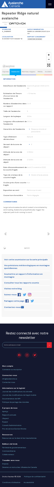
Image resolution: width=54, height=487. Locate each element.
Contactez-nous (12, 307)
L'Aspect (5, 418)
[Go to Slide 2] (26, 247)
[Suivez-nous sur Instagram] (29, 294)
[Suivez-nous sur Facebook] (19, 294)
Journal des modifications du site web (17, 391)
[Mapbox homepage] (8, 66)
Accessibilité (29, 482)
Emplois (5, 464)
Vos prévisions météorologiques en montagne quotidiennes (27, 267)
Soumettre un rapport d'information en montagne (23, 275)
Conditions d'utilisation (11, 482)
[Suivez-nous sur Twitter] (24, 294)
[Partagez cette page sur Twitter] (32, 301)
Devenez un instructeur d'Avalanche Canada (19, 467)
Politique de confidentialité (34, 476)
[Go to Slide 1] (25, 247)
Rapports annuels (9, 415)
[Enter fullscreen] (49, 65)
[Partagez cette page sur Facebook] (27, 301)
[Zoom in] (49, 55)
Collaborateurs (8, 454)
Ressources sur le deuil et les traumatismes (19, 438)
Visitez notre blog (13, 288)
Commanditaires (9, 451)
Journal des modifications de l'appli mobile (19, 395)
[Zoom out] (49, 59)
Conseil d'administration (11, 425)
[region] (27, 55)
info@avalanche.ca (9, 379)
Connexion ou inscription (12, 369)
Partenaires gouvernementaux (14, 447)
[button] (27, 233)
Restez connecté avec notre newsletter (27, 335)
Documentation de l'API (11, 399)
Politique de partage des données (15, 402)
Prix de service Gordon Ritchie (14, 429)
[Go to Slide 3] (28, 247)
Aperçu (5, 411)
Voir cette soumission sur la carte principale (26, 259)
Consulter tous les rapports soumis (21, 282)
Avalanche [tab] (15, 72)
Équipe (5, 422)
